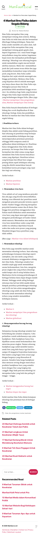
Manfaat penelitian (13, 181)
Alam (10, 15)
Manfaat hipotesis (13, 184)
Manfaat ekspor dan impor (16, 392)
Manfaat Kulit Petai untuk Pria (15, 492)
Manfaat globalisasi (13, 318)
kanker (22, 413)
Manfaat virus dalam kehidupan (24, 238)
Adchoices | (6, 530)
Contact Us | (23, 530)
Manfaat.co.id (13, 526)
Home (5, 15)
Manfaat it (10, 309)
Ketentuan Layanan (14, 532)
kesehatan (28, 413)
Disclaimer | (15, 530)
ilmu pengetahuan (14, 413)
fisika (6, 413)
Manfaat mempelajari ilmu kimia (19, 102)
